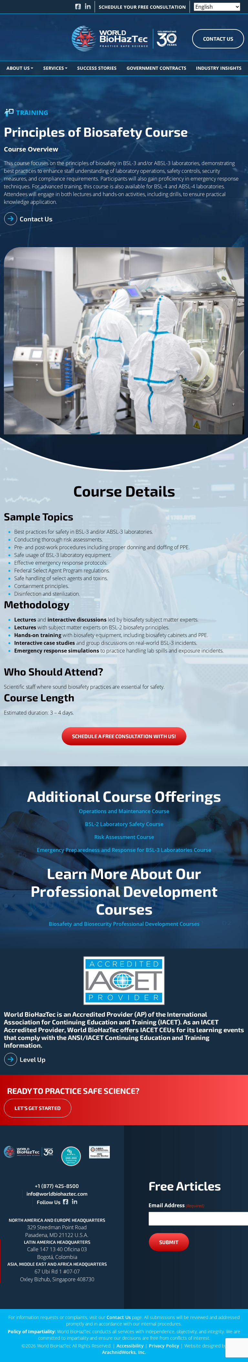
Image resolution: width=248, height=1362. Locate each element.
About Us (18, 68)
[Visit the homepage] (28, 1151)
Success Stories (97, 68)
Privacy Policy (164, 1346)
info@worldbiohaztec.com (57, 1193)
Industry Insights (219, 68)
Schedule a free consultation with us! (124, 736)
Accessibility (130, 1346)
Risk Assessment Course (124, 837)
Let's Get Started (38, 1108)
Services (53, 68)
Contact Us (218, 39)
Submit (169, 1242)
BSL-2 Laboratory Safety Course (124, 824)
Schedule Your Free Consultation (142, 7)
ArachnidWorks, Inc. (124, 1352)
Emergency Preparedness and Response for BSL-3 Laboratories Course (124, 850)
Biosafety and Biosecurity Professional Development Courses (124, 923)
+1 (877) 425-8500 (57, 1186)
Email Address (176, 1205)
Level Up (33, 1059)
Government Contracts (156, 68)
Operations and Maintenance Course (124, 811)
